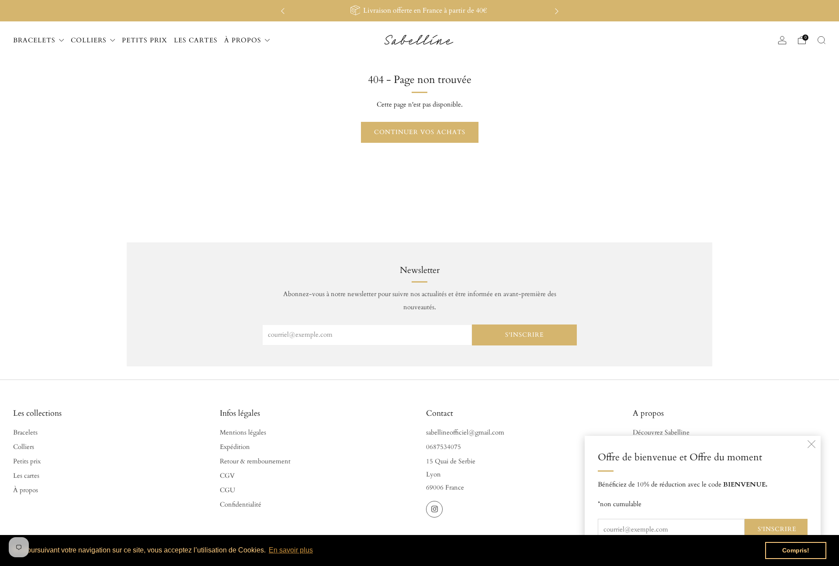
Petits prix (27, 461)
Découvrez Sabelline (661, 432)
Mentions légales (243, 432)
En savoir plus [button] (291, 550)
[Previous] (282, 11)
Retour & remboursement (255, 461)
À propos (25, 490)
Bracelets (25, 432)
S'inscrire (777, 529)
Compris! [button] (795, 550)
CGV (227, 475)
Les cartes (26, 475)
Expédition (235, 447)
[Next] (556, 11)
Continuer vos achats (419, 132)
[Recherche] (821, 40)
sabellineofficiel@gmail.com (465, 432)
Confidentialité (240, 504)
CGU (227, 490)
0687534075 (443, 447)
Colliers (23, 447)
